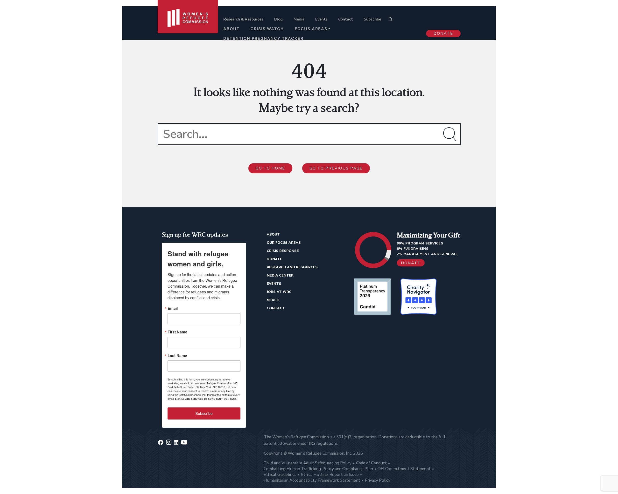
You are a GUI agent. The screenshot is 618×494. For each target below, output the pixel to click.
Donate (443, 33)
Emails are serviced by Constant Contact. (206, 399)
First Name (177, 332)
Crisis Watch (267, 28)
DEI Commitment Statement (404, 468)
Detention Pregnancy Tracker (263, 38)
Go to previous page (336, 168)
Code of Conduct (371, 463)
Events (321, 19)
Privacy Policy (377, 480)
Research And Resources (292, 267)
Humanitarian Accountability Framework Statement (312, 480)
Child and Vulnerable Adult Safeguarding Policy (307, 463)
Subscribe (372, 19)
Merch (273, 300)
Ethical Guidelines (280, 474)
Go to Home (270, 168)
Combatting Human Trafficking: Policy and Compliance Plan (318, 468)
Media (299, 19)
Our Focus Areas (284, 242)
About (231, 28)
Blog (278, 19)
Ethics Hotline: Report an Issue (330, 474)
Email (173, 308)
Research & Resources (243, 19)
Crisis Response (283, 251)
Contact (345, 19)
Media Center (280, 275)
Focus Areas (311, 28)
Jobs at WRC (279, 292)
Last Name (177, 356)
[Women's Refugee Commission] (188, 24)
